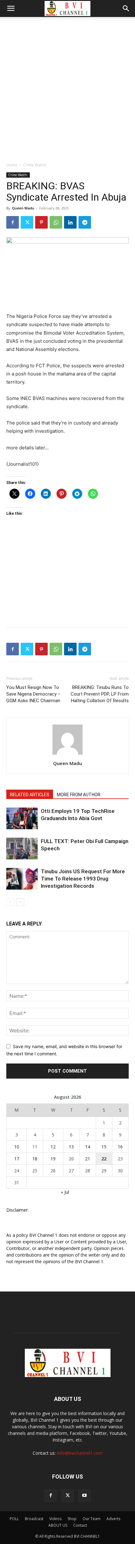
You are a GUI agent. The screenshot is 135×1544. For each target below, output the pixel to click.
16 (120, 1147)
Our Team (91, 1518)
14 (87, 1147)
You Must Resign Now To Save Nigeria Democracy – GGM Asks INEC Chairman (33, 694)
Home (11, 165)
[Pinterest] (41, 222)
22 (103, 1159)
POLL (14, 1518)
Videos (55, 1518)
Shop (72, 1518)
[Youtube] (84, 1495)
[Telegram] (84, 222)
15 (103, 1147)
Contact (80, 1525)
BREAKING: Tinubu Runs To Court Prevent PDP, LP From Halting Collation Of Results (100, 694)
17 (16, 1159)
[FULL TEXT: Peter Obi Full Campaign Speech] (22, 848)
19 (53, 1159)
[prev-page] (10, 902)
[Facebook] (12, 222)
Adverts (113, 1518)
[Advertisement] (67, 87)
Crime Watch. (35, 165)
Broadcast (34, 1518)
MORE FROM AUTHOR (78, 794)
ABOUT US (57, 1525)
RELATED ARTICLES (29, 794)
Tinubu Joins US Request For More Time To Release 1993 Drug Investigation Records (83, 878)
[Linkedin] (70, 222)
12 (53, 1147)
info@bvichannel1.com (80, 1453)
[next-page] (20, 902)
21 (87, 1159)
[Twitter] (27, 222)
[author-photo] (67, 754)
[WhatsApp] (56, 222)
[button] (11, 8)
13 (71, 1147)
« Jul (65, 1192)
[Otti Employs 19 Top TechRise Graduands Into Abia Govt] (22, 818)
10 (16, 1147)
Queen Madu (23, 208)
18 (34, 1159)
